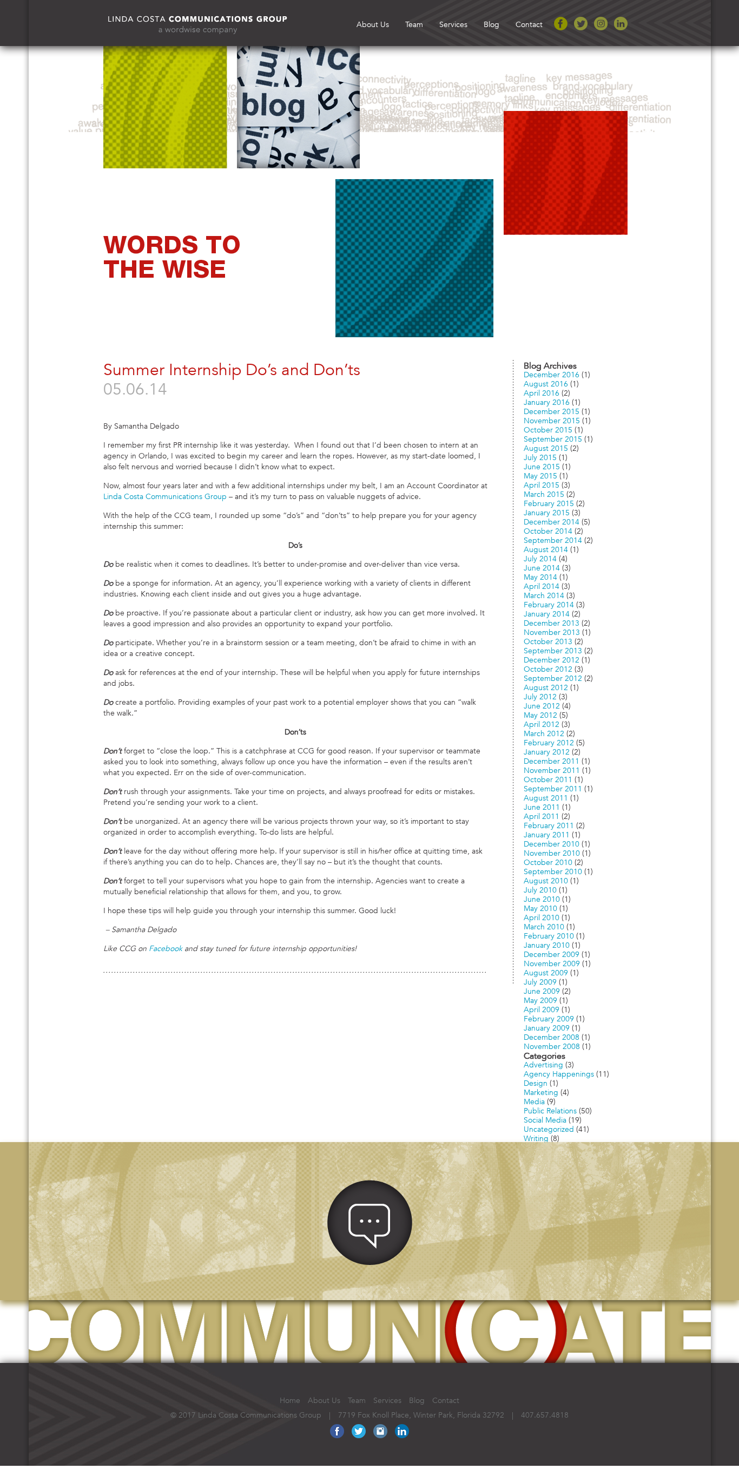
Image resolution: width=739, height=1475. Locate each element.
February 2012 (549, 741)
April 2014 (541, 585)
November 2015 (552, 419)
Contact (529, 23)
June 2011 (542, 806)
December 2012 (551, 659)
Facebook (561, 23)
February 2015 (549, 502)
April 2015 (541, 484)
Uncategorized (549, 1128)
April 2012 (541, 723)
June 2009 (542, 990)
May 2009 (540, 999)
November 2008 (552, 1045)
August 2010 (546, 879)
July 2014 (540, 557)
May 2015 (540, 475)
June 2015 (542, 465)
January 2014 (547, 613)
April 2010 (541, 916)
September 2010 (553, 870)
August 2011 (546, 797)
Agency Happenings (559, 1073)
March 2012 (544, 732)
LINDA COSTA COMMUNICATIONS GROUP (212, 22)
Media (534, 1100)
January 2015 (547, 511)
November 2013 (552, 631)
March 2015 (544, 493)
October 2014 (548, 530)
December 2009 (551, 953)
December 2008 (551, 1036)
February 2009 (549, 1017)
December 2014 (551, 521)
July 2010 (540, 889)
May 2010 (540, 907)
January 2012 (547, 751)
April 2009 (541, 1008)
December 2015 (551, 410)
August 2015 (546, 447)
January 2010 (547, 944)
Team (414, 23)
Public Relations (550, 1109)
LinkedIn (621, 23)
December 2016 (551, 373)
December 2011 (551, 760)
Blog (491, 23)
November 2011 (552, 769)
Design (535, 1082)
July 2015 (540, 456)
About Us (373, 23)
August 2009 (546, 971)
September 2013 (553, 649)
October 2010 (548, 861)
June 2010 (542, 898)
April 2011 (541, 815)
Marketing (541, 1091)
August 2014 (546, 548)
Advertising (543, 1063)
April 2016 (541, 392)
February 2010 (549, 935)
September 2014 (553, 539)
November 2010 (552, 852)
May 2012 (540, 714)
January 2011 (547, 833)
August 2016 (546, 383)
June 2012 (542, 705)
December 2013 (551, 622)
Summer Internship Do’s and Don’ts (231, 367)
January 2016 (547, 401)
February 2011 (549, 824)
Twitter (581, 23)
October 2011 (548, 778)
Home (290, 1399)
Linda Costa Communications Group (165, 495)
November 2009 (552, 962)
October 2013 (548, 640)
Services (453, 23)
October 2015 (548, 429)
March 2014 (544, 594)
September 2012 (553, 677)
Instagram (601, 23)
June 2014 (542, 567)
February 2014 (549, 603)
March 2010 (544, 925)
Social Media (545, 1119)
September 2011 (553, 787)
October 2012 (548, 668)
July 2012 (540, 695)
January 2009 (547, 1027)
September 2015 (553, 438)
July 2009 (540, 981)
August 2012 (546, 686)
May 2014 (540, 576)
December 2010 (551, 843)
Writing (536, 1137)
